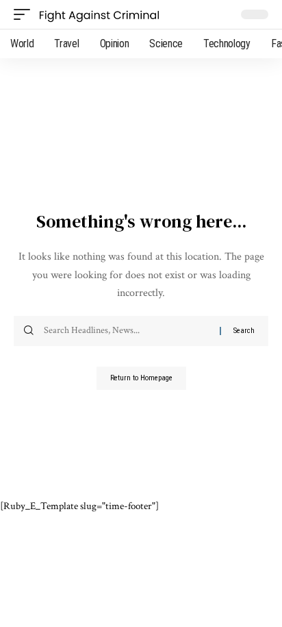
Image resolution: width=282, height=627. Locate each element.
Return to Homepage (141, 377)
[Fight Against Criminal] (99, 14)
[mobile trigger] (25, 14)
